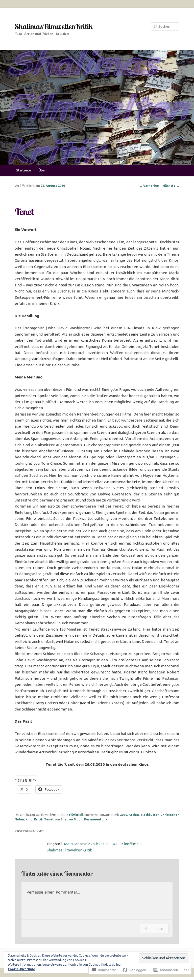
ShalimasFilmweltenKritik (54, 26)
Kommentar (153, 928)
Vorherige (149, 185)
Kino (29, 819)
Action (134, 814)
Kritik (38, 819)
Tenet (49, 819)
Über (42, 170)
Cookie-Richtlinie (21, 969)
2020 (123, 814)
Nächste (171, 185)
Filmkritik (76, 814)
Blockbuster (149, 814)
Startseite (23, 170)
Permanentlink (95, 819)
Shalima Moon (72, 819)
